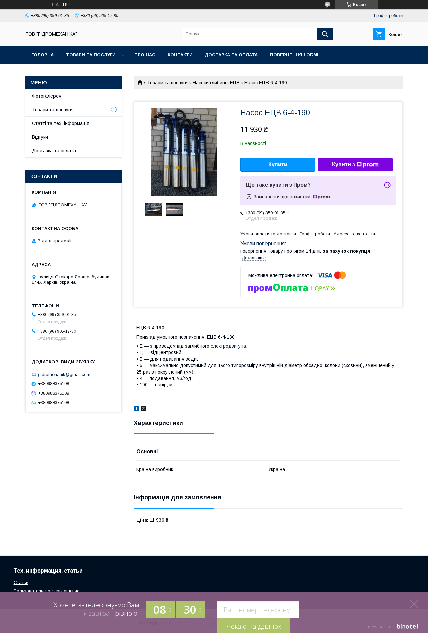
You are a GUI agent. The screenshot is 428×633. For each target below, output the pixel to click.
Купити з (343, 164)
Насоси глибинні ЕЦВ (216, 82)
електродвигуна (228, 346)
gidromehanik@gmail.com (64, 374)
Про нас (144, 54)
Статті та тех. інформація (60, 123)
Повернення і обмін (296, 54)
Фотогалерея (46, 96)
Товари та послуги (91, 54)
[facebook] (136, 409)
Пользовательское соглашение (46, 590)
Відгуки (40, 137)
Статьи (21, 582)
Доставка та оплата (231, 54)
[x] (143, 409)
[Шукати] (325, 34)
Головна (42, 54)
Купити (277, 164)
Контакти (180, 54)
